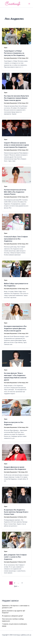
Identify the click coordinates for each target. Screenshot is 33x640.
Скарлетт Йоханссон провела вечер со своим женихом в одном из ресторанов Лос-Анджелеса (16, 145)
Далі (16, 586)
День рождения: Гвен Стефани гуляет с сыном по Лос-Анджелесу (15, 557)
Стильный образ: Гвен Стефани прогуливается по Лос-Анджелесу (16, 239)
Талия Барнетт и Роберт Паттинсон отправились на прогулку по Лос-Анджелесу (14, 53)
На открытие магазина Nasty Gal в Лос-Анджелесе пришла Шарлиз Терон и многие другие (16, 98)
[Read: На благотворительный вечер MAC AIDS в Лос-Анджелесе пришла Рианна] (16, 175)
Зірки (5, 47)
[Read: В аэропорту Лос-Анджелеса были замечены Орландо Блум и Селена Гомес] (16, 495)
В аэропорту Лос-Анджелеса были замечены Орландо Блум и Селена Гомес (16, 512)
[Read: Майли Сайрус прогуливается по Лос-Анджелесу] (16, 268)
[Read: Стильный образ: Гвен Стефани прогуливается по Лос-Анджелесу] (16, 222)
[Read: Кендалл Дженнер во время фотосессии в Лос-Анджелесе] (16, 452)
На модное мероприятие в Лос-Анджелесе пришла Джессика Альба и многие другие (15, 328)
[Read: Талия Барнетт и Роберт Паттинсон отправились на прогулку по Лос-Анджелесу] (16, 36)
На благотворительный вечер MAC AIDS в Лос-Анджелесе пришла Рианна (15, 192)
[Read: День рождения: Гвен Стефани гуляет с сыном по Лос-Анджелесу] (16, 540)
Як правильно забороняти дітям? (12, 616)
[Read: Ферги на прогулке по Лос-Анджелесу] (16, 407)
